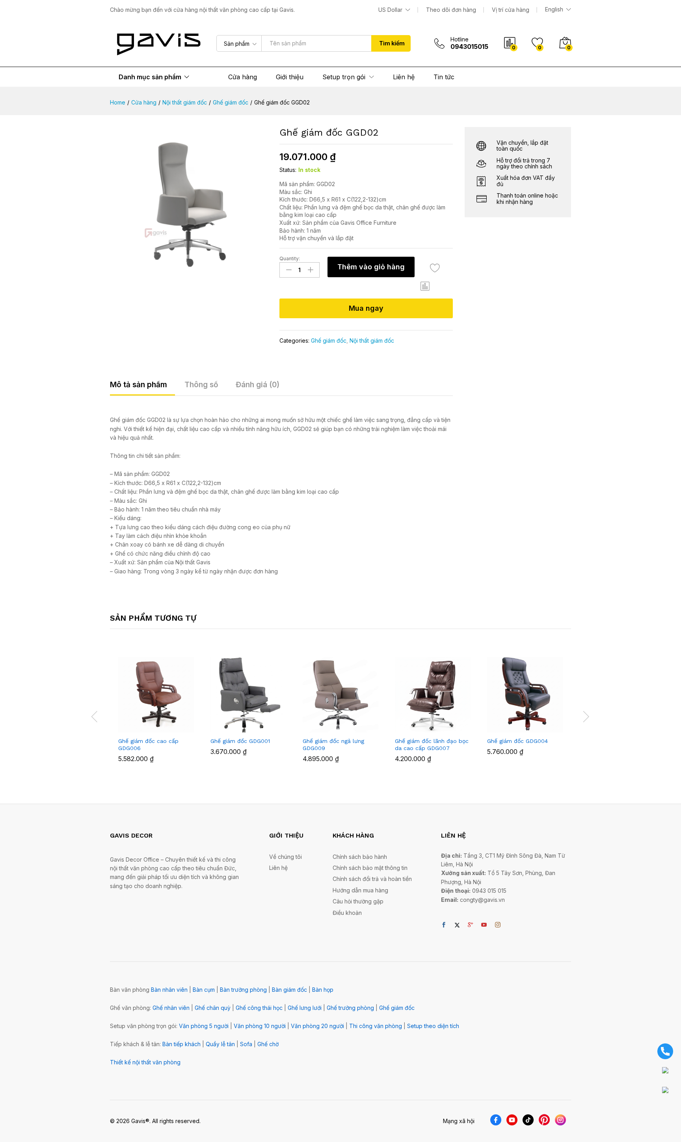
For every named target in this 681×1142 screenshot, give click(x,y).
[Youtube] (484, 925)
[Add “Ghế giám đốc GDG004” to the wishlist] (532, 724)
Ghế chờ (268, 1044)
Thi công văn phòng (375, 1026)
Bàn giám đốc (289, 989)
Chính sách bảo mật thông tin (370, 867)
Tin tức (444, 77)
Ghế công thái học (259, 1007)
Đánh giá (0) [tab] (257, 384)
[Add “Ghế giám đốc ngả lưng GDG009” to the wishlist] (347, 724)
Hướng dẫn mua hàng (360, 890)
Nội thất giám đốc (372, 340)
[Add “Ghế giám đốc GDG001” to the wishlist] (255, 724)
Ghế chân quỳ (213, 1007)
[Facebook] (443, 925)
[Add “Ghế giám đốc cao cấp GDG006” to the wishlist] (163, 724)
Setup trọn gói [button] (343, 77)
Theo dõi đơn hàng (451, 9)
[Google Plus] (470, 925)
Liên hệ (404, 77)
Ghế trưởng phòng (350, 1007)
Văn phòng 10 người (260, 1026)
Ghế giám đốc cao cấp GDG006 (148, 744)
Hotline (459, 39)
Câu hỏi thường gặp (358, 901)
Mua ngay (366, 308)
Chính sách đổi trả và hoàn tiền (372, 878)
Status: (287, 169)
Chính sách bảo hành (360, 856)
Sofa (246, 1044)
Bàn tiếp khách (181, 1044)
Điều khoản (347, 912)
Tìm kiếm (392, 43)
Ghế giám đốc (328, 340)
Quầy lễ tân (220, 1044)
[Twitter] (457, 925)
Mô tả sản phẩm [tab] (138, 384)
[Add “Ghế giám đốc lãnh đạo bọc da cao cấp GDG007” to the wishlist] (440, 724)
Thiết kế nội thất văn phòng (145, 1062)
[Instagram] (498, 925)
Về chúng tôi (285, 856)
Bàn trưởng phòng (243, 989)
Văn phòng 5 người (204, 1026)
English (554, 9)
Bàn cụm (204, 989)
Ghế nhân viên (171, 1007)
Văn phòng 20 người (317, 1026)
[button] (425, 286)
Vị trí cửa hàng (510, 9)
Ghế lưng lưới (305, 1007)
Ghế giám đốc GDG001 (240, 741)
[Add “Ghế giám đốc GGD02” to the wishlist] (435, 268)
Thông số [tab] (201, 384)
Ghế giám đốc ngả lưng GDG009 (333, 744)
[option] (156, 715)
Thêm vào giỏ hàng (371, 267)
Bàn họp (322, 989)
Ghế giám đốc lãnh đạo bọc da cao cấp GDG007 (432, 744)
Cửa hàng (242, 77)
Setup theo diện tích (433, 1026)
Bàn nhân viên (169, 989)
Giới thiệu (289, 77)
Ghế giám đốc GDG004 (517, 741)
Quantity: (289, 258)
